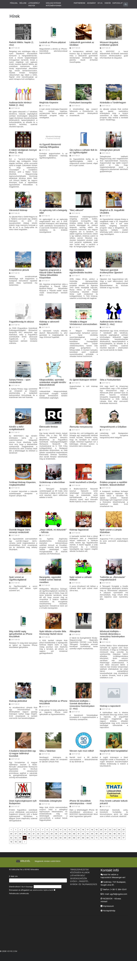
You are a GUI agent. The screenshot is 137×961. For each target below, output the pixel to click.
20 (101, 830)
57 (34, 838)
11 (60, 830)
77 (123, 838)
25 (123, 830)
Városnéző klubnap (18, 210)
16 (83, 830)
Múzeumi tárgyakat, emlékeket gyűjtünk (109, 43)
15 (78, 830)
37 (61, 834)
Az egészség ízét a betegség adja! (53, 211)
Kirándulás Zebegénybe (50, 801)
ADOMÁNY (91, 3)
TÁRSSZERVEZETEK (79, 869)
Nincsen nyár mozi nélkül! (82, 751)
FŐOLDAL (14, 3)
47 (105, 834)
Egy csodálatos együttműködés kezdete (81, 271)
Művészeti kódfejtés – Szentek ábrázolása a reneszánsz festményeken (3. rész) (112, 635)
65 (70, 838)
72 (101, 838)
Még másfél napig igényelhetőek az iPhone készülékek (20, 634)
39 (70, 834)
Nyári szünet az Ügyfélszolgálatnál (17, 578)
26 (11, 834)
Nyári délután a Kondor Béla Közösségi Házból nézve (52, 632)
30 (29, 834)
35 (52, 834)
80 (20, 842)
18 (92, 830)
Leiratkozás (24, 893)
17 (87, 830)
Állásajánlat (75, 631)
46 (101, 834)
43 (88, 834)
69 (88, 838)
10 (56, 830)
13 (69, 830)
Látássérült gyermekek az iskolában (82, 43)
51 (123, 834)
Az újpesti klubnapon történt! (83, 380)
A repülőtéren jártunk (19, 270)
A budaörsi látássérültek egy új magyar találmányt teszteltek (22, 753)
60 (47, 838)
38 (65, 834)
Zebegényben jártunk (110, 150)
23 (114, 830)
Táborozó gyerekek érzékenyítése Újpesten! (111, 271)
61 (51, 838)
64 (65, 838)
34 (47, 834)
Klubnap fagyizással (79, 530)
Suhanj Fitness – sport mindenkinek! (19, 381)
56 (29, 838)
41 (78, 834)
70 (92, 838)
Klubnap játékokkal (18, 701)
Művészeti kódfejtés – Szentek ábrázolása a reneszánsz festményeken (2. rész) (82, 705)
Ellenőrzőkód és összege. (21, 887)
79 (16, 842)
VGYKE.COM (12, 951)
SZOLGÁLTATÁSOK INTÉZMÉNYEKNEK (53, 4)
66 (74, 838)
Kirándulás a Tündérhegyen (113, 102)
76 (119, 838)
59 (43, 838)
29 (25, 834)
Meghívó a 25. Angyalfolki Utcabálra (112, 211)
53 (16, 838)
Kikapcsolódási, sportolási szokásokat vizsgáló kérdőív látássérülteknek (52, 382)
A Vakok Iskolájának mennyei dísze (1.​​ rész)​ (23, 151)
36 (56, 834)
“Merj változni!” (77, 210)
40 (74, 834)
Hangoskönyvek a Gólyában (113, 427)
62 (56, 838)
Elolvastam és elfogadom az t (31, 890)
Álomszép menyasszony (81, 427)
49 (114, 834)
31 (33, 834)
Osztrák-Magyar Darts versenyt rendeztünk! (19, 531)
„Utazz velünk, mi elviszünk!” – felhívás (53, 531)
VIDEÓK (107, 3)
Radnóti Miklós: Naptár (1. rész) (21, 43)
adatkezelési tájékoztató (43, 890)
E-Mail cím (13, 876)
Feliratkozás (14, 893)
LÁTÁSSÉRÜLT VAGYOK (34, 4)
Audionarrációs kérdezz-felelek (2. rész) (20, 103)
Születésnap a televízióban (52, 482)
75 (114, 838)
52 (11, 838)
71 (96, 838)
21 (105, 830)
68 (83, 838)
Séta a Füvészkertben (110, 380)
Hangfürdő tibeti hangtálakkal (113, 751)
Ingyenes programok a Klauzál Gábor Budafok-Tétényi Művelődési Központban (50, 274)
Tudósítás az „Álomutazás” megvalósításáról (112, 578)
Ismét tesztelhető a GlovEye (83, 482)
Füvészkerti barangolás (81, 102)
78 (11, 842)
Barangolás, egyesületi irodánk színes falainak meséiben (50, 579)
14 (74, 830)
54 (20, 838)
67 (79, 838)
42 (83, 834)
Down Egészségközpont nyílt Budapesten (22, 802)
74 (110, 838)
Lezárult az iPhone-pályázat (52, 42)
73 (105, 838)
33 (43, 834)
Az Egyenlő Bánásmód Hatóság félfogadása (50, 145)
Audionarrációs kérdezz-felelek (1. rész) (111, 322)
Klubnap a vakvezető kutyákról (49, 322)
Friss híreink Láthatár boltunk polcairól (114, 802)
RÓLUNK (22, 3)
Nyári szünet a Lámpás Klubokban (111, 531)
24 (119, 830)
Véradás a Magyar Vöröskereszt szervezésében (83, 322)
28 (20, 834)
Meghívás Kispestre (48, 102)
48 (110, 834)
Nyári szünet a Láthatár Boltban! (81, 578)
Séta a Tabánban (47, 751)
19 (96, 830)
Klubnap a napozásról (110, 706)
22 (110, 830)
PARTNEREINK (79, 3)
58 (38, 838)
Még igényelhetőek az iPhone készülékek (53, 702)
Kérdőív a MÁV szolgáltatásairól (16, 428)
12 (65, 830)
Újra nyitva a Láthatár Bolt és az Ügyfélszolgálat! (83, 151)
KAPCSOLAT (117, 3)
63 (61, 838)
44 (92, 834)
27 (16, 834)
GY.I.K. (100, 3)
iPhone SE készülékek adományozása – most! (81, 802)
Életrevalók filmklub (48, 427)
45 (97, 834)
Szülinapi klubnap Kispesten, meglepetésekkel (22, 483)
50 (119, 834)
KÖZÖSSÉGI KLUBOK (80, 872)
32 (38, 834)
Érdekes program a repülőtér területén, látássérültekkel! (113, 483)
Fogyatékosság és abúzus (21, 321)
